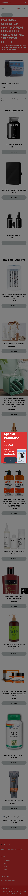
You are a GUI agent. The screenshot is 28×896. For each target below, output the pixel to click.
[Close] (2, 433)
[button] (10, 460)
